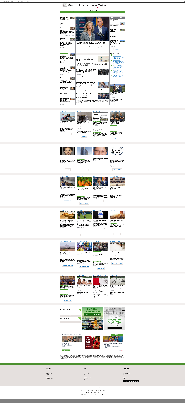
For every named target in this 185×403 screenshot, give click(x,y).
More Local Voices (67, 300)
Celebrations (80, 275)
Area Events (63, 332)
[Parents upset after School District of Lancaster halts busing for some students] (122, 41)
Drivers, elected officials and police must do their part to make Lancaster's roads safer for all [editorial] (100, 263)
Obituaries (96, 146)
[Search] (184, 1)
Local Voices (63, 275)
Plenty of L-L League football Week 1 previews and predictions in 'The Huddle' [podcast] (81, 11)
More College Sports (100, 233)
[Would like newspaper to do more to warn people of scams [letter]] (117, 246)
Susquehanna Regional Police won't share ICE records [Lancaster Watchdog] (100, 123)
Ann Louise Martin (96, 156)
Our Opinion (96, 241)
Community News (114, 176)
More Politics (84, 136)
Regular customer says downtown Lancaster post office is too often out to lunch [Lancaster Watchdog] (100, 134)
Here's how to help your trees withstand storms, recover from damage (83, 193)
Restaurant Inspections (99, 275)
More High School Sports (117, 138)
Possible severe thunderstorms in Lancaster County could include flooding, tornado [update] (85, 84)
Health (95, 176)
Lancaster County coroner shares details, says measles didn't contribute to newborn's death (91, 43)
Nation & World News (66, 241)
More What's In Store (117, 169)
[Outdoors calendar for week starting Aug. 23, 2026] (117, 215)
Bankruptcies (113, 275)
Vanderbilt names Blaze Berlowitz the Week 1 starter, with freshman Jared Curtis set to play (100, 224)
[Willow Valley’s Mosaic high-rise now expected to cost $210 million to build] (84, 151)
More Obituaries (101, 165)
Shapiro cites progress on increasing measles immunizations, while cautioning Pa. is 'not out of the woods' (100, 196)
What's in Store (114, 146)
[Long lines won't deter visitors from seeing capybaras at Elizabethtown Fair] (72, 78)
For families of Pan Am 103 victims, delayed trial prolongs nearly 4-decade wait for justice (84, 261)
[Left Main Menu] (1, 1)
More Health (100, 201)
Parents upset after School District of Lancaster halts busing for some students (67, 129)
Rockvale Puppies (65, 309)
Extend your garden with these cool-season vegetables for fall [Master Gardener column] (83, 188)
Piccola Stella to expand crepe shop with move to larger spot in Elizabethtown (116, 164)
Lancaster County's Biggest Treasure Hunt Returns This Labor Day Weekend (67, 31)
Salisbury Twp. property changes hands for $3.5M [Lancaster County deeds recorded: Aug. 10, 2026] (67, 230)
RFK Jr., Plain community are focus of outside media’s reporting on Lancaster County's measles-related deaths (86, 71)
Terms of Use (93, 394)
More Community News (117, 201)
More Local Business (84, 169)
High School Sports (115, 111)
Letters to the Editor (115, 241)
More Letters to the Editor (117, 263)
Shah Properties (64, 318)
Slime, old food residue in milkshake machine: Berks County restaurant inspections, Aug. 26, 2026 (100, 290)
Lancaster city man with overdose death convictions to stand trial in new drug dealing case (66, 90)
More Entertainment (67, 200)
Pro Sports (80, 210)
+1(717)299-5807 (64, 320)
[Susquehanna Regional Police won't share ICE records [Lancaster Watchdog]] (100, 116)
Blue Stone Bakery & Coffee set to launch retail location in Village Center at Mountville (117, 157)
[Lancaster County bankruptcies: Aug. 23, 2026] (117, 280)
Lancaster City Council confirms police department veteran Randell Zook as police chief (66, 20)
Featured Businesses (65, 308)
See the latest (114, 19)
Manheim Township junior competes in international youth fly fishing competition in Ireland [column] (117, 225)
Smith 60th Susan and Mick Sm (82, 292)
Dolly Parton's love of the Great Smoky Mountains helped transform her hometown (118, 67)
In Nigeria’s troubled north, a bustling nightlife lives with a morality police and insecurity (67, 260)
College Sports (97, 210)
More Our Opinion (100, 268)
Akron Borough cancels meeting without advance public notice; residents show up (116, 196)
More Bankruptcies (117, 297)
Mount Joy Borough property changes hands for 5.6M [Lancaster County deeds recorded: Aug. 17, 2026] (67, 225)
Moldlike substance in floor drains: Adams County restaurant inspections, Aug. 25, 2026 (100, 295)
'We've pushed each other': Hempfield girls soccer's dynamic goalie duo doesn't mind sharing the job (67, 70)
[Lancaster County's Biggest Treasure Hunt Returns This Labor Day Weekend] (72, 28)
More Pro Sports (84, 234)
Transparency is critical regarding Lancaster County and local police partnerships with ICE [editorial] (99, 253)
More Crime (68, 169)
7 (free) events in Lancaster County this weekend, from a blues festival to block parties (67, 195)
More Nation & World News (68, 265)
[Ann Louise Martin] (100, 151)
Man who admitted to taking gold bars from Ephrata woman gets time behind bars (67, 164)
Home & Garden (81, 176)
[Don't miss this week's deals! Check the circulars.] (92, 318)
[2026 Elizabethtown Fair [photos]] (122, 23)
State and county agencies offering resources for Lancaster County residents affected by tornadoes (116, 33)
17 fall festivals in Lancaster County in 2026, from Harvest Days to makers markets (67, 191)
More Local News (117, 49)
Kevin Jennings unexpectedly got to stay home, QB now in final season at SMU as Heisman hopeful (100, 229)
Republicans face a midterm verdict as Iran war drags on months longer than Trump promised (84, 252)
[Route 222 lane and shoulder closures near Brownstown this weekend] (72, 99)
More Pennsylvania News (84, 266)
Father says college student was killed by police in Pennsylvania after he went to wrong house (84, 257)
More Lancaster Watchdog (101, 139)
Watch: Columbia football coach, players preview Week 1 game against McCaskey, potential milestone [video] (66, 58)
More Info (70, 315)
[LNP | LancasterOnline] (92, 5)
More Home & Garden (84, 203)
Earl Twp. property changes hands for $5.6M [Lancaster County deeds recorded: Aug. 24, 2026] (67, 221)
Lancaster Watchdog (98, 111)
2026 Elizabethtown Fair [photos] (114, 24)
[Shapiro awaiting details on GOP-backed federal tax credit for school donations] (84, 116)
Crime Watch (63, 146)
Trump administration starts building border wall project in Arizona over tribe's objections (67, 252)
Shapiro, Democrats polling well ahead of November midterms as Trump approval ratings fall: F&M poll (84, 126)
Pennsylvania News (82, 241)
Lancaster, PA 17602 (63, 319)
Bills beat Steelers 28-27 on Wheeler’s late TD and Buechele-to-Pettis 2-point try (84, 225)
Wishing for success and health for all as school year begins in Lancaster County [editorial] (100, 258)
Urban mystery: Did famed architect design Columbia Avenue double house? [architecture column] (83, 198)
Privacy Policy (83, 394)
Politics (79, 111)
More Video (117, 104)
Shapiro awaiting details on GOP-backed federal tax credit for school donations (83, 122)
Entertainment (64, 176)
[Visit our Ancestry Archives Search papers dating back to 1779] (114, 318)
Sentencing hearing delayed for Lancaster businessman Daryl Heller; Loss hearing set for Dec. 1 (83, 161)
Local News (63, 111)
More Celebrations (84, 296)
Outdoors (112, 210)
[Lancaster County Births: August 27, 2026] (84, 280)
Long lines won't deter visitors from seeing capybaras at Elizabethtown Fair (66, 80)
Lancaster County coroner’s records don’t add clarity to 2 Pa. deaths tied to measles (118, 62)
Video (111, 82)
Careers (103, 394)
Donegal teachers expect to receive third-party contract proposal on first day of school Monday (66, 42)
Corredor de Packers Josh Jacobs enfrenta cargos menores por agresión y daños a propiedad (84, 221)
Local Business (81, 146)
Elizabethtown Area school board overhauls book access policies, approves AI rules (116, 187)
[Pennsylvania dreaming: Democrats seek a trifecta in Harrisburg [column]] (67, 280)
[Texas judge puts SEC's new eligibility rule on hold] (100, 215)
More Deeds (67, 234)
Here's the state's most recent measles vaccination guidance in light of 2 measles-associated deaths (85, 58)
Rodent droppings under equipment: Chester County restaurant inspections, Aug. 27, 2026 (118, 77)
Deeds (62, 210)
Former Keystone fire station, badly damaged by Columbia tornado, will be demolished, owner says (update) (84, 95)
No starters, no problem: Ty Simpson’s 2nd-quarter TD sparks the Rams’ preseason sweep (84, 230)
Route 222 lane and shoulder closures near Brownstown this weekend (65, 101)
